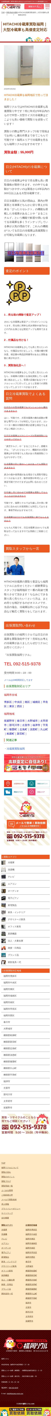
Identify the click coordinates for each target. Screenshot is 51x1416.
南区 (27, 702)
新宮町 (21, 733)
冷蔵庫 (4, 1230)
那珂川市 (14, 725)
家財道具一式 (7, 1294)
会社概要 (5, 1218)
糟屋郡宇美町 (31, 1298)
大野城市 (32, 720)
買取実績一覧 (7, 1186)
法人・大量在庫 (8, 1280)
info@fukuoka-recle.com (15, 1393)
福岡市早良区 (31, 1252)
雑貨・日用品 (7, 1284)
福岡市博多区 (31, 1230)
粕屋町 (10, 733)
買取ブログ (6, 1181)
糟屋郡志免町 (31, 1280)
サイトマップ (7, 1213)
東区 (11, 706)
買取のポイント (8, 1177)
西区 (19, 706)
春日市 (21, 720)
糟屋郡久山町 (31, 1294)
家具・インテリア (9, 1262)
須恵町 (34, 729)
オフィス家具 (7, 1271)
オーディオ (6, 1248)
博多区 (8, 702)
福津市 (36, 725)
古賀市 (26, 725)
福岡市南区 (30, 1248)
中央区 (18, 702)
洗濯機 (4, 1234)
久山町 (44, 729)
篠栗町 (13, 729)
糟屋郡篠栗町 (31, 1289)
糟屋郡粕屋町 (31, 1271)
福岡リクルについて (9, 1168)
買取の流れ (6, 1172)
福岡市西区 (30, 1257)
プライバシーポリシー (10, 1209)
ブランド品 (6, 1289)
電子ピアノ (6, 1252)
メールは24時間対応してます (18, 680)
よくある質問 (7, 1190)
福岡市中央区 (31, 1234)
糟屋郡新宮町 (31, 1275)
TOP (3, 1163)
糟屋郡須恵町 (31, 1284)
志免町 (23, 729)
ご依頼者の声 (7, 1195)
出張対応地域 (31, 1225)
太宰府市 (29, 1316)
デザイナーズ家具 (9, 1266)
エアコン (5, 1243)
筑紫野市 (9, 720)
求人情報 (5, 1204)
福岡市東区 (30, 1239)
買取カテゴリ (7, 1225)
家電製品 (5, 1257)
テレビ (4, 1239)
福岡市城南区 (31, 1243)
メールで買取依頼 (9, 1200)
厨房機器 (5, 1275)
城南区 (36, 702)
